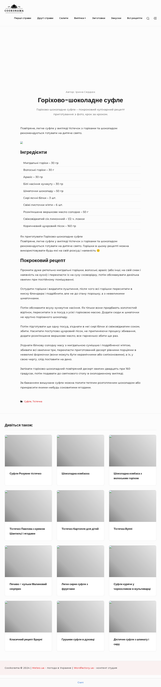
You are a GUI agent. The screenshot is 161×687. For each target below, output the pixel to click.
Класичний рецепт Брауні (26, 639)
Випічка (79, 18)
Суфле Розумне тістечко (25, 473)
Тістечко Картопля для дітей (80, 529)
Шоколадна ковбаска (75, 473)
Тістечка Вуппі (123, 529)
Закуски (116, 18)
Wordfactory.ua (84, 668)
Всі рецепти (134, 18)
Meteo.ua (38, 668)
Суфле (27, 401)
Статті (80, 682)
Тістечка (37, 401)
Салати (63, 18)
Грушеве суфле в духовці (78, 639)
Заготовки (98, 18)
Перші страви (22, 18)
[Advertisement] (80, 58)
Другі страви (45, 18)
